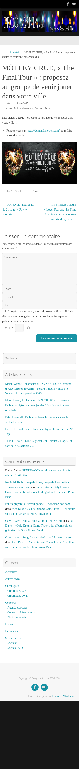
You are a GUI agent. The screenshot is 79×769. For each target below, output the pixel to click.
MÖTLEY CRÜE (16, 191)
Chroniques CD (16, 590)
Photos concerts (16, 617)
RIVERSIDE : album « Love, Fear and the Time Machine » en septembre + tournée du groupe (60, 212)
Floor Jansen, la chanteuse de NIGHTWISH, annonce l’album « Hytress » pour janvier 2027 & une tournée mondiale (37, 405)
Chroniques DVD (17, 595)
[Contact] (74, 4)
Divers (48, 108)
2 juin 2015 (22, 103)
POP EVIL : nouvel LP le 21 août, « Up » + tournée (18, 209)
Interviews (11, 631)
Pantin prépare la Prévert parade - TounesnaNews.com (37, 504)
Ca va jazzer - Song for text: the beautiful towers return (38, 537)
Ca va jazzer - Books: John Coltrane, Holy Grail (34, 520)
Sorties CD (13, 643)
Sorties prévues (14, 638)
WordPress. (69, 696)
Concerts (39, 108)
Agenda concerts (25, 108)
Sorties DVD (15, 648)
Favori (35, 191)
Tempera (56, 696)
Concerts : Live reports (21, 612)
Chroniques (12, 586)
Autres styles (12, 579)
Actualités (15, 52)
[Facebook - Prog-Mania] (68, 4)
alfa (8, 103)
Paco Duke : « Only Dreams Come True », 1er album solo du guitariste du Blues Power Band (40, 492)
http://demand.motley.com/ (44, 130)
